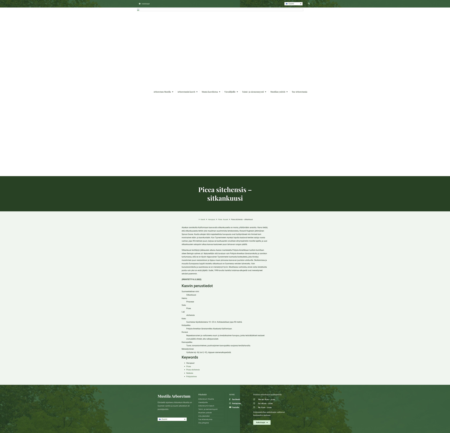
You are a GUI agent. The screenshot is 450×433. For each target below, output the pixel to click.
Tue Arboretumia (299, 91)
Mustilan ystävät (277, 91)
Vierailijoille (230, 91)
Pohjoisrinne (191, 376)
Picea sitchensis (193, 370)
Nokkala (189, 373)
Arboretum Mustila (162, 91)
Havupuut (211, 219)
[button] (293, 4)
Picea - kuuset (223, 219)
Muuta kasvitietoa (210, 91)
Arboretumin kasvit (186, 91)
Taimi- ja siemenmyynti (253, 91)
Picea (188, 366)
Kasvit (203, 219)
